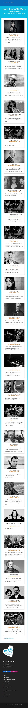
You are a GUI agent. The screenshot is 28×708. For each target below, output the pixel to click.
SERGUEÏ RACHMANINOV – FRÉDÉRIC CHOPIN (14, 524)
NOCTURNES (6, 681)
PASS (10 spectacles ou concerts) (11, 690)
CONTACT (6, 696)
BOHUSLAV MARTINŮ (14, 626)
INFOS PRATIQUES (7, 686)
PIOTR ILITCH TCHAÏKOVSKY (14, 317)
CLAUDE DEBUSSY (14, 496)
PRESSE (5, 692)
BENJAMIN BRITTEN (14, 444)
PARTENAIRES (7, 694)
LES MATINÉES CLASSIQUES (9, 679)
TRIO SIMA (14, 343)
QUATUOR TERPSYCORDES (14, 61)
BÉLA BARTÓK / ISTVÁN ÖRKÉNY (14, 190)
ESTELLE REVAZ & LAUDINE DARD (14, 394)
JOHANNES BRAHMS (14, 265)
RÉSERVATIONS (7, 688)
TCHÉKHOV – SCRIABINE (14, 600)
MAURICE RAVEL (14, 164)
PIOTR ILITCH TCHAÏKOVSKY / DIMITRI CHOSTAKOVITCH (14, 215)
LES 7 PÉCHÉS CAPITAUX (14, 34)
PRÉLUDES (14, 368)
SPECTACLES (6, 677)
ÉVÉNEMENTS (7, 684)
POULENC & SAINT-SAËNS (14, 470)
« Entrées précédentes (8, 638)
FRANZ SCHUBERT (14, 140)
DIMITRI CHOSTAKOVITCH (14, 240)
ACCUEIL (5, 675)
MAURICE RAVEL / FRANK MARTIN (14, 114)
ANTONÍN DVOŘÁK (14, 418)
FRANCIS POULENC (14, 88)
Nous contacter (6, 667)
